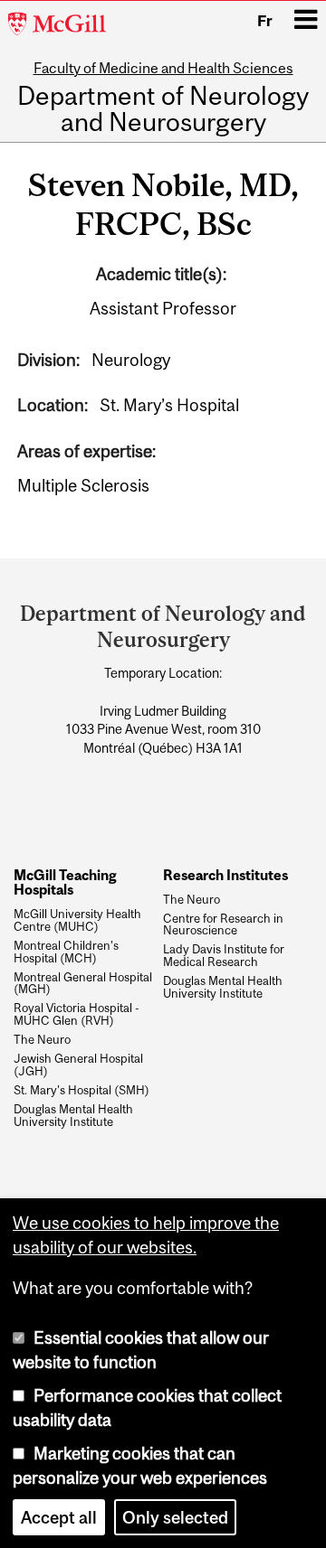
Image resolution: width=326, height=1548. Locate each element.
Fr (265, 21)
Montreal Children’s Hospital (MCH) (66, 952)
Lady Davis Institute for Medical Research (223, 956)
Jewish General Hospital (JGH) (78, 1065)
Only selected (175, 1517)
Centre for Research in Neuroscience (223, 925)
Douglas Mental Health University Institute (73, 1116)
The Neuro (42, 1040)
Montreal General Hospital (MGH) (83, 984)
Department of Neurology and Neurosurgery (163, 109)
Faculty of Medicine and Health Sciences (163, 68)
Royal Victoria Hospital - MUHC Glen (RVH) (76, 1014)
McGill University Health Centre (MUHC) (77, 920)
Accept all (59, 1517)
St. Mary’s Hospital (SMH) (81, 1090)
